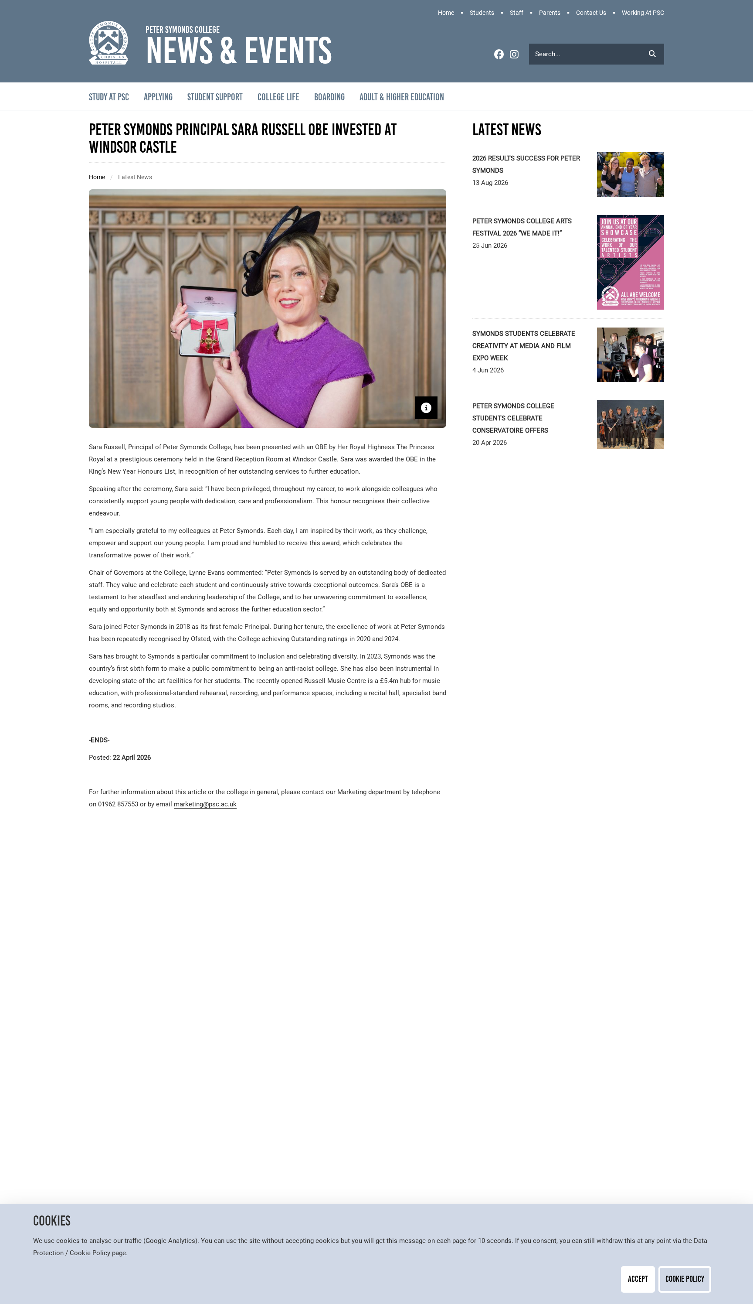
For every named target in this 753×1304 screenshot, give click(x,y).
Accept (638, 1279)
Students (482, 13)
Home (446, 13)
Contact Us (591, 13)
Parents (549, 13)
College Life (278, 97)
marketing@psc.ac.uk (205, 804)
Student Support (215, 97)
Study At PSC (109, 97)
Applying (158, 97)
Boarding (329, 97)
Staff (516, 13)
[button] (652, 54)
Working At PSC (643, 13)
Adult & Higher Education (402, 97)
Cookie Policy (684, 1279)
